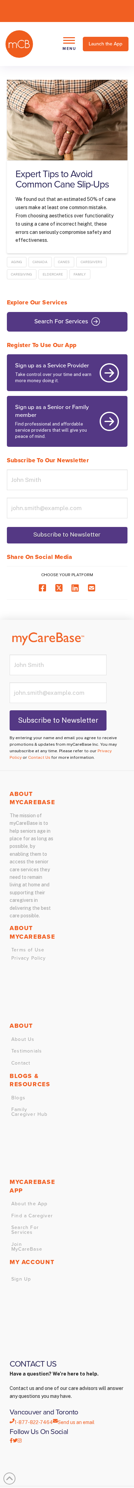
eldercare (53, 274)
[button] (69, 43)
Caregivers (91, 262)
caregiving (21, 274)
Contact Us (39, 757)
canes (64, 262)
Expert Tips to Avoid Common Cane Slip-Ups (62, 179)
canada (40, 262)
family (80, 274)
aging (16, 262)
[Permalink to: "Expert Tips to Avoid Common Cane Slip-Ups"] (67, 120)
